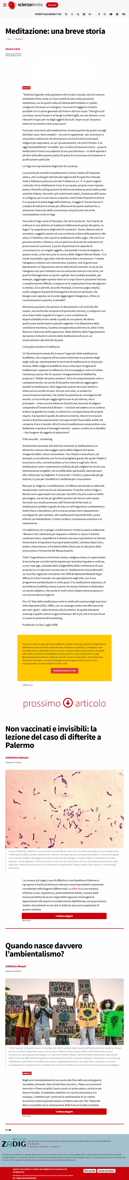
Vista (10, 40)
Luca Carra (13, 49)
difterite (76, 888)
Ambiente (27, 1073)
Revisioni (19, 39)
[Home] (27, 5)
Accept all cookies (106, 1171)
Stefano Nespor (16, 966)
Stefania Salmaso (17, 757)
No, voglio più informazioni (24, 1178)
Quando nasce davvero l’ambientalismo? (43, 949)
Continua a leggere (64, 915)
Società (26, 88)
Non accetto (90, 1171)
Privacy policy (32, 1146)
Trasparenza (55, 1146)
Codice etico (44, 1146)
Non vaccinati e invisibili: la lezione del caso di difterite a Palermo (53, 736)
